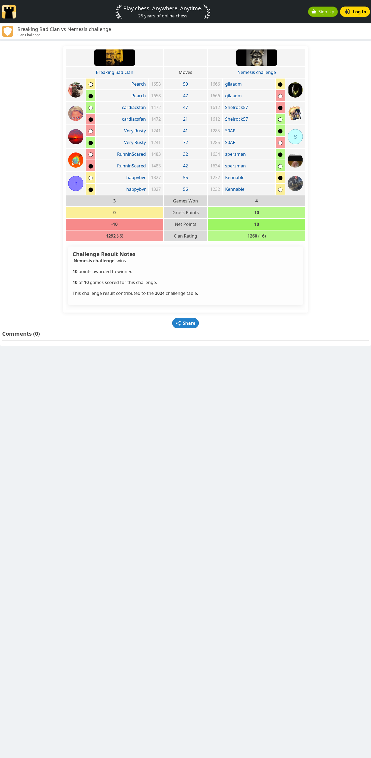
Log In (359, 12)
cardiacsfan (134, 107)
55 (185, 177)
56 (185, 189)
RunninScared (131, 154)
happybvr (136, 177)
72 (185, 142)
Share (189, 323)
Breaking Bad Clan (114, 72)
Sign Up (326, 12)
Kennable (234, 177)
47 (185, 96)
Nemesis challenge (256, 72)
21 (185, 119)
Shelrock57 (236, 107)
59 (185, 84)
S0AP (230, 131)
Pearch (138, 84)
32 (185, 154)
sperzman (235, 154)
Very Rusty (135, 131)
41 (185, 131)
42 (185, 166)
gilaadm (233, 84)
